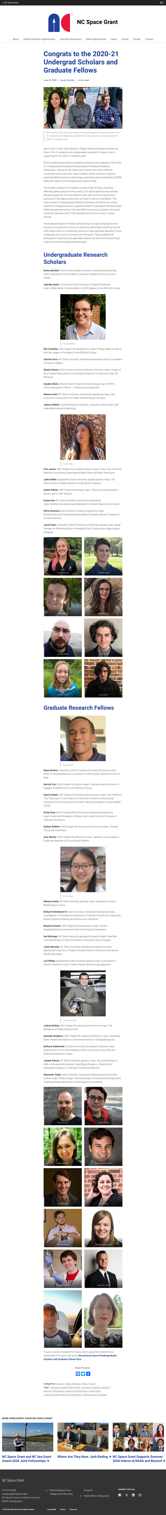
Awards (60, 1383)
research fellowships (54, 1391)
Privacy (62, 1509)
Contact (149, 39)
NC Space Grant (97, 22)
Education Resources (70, 39)
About (16, 39)
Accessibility (51, 1509)
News (114, 39)
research (105, 1387)
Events (125, 39)
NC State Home (12, 2)
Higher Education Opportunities (39, 39)
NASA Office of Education (97, 1496)
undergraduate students (94, 1394)
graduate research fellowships (65, 1387)
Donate (136, 39)
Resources (73, 1509)
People (92, 1383)
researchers (95, 1391)
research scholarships (76, 1391)
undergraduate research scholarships (62, 1394)
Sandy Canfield (67, 80)
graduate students (90, 1387)
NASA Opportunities (96, 39)
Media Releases (73, 1383)
